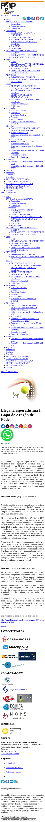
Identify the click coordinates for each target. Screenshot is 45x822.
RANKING (15, 223)
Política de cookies (13, 772)
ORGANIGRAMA (19, 288)
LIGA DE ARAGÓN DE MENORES (21, 228)
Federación (10, 285)
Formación (10, 336)
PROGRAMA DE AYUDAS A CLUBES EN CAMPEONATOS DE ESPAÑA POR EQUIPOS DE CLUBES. (26, 266)
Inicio (8, 197)
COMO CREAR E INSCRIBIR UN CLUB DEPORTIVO (25, 249)
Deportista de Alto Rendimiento (23, 299)
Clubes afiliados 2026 (19, 281)
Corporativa (15, 290)
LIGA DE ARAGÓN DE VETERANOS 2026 (21, 244)
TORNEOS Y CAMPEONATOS (19, 199)
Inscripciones (16, 201)
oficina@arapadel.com (10, 754)
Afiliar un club (16, 283)
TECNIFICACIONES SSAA (18, 356)
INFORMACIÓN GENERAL (23, 254)
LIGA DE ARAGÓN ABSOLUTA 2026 (27, 241)
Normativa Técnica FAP (20, 214)
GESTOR (15, 230)
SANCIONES (16, 225)
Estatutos (14, 294)
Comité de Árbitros (18, 292)
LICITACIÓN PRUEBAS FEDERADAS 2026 (21, 273)
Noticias (9, 367)
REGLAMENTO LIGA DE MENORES (27, 232)
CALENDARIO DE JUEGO (23, 234)
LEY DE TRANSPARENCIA (18, 363)
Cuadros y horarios (18, 203)
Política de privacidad (14, 768)
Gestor (13, 239)
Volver (3, 626)
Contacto (9, 352)
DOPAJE (14, 301)
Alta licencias (16, 316)
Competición (11, 208)
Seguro (9, 347)
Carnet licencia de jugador (21, 334)
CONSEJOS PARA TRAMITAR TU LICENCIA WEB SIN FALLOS (26, 306)
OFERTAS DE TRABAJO (17, 359)
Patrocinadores (17, 296)
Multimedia (10, 350)
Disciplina (10, 354)
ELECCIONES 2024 (14, 365)
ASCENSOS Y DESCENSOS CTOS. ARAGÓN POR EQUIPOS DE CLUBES (26, 219)
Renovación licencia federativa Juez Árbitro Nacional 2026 (25, 320)
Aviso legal (10, 763)
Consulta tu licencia (18, 332)
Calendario (15, 206)
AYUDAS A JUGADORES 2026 (19, 361)
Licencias (10, 303)
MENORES (11, 252)
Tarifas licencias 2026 (19, 310)
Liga (8, 237)
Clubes (9, 261)
